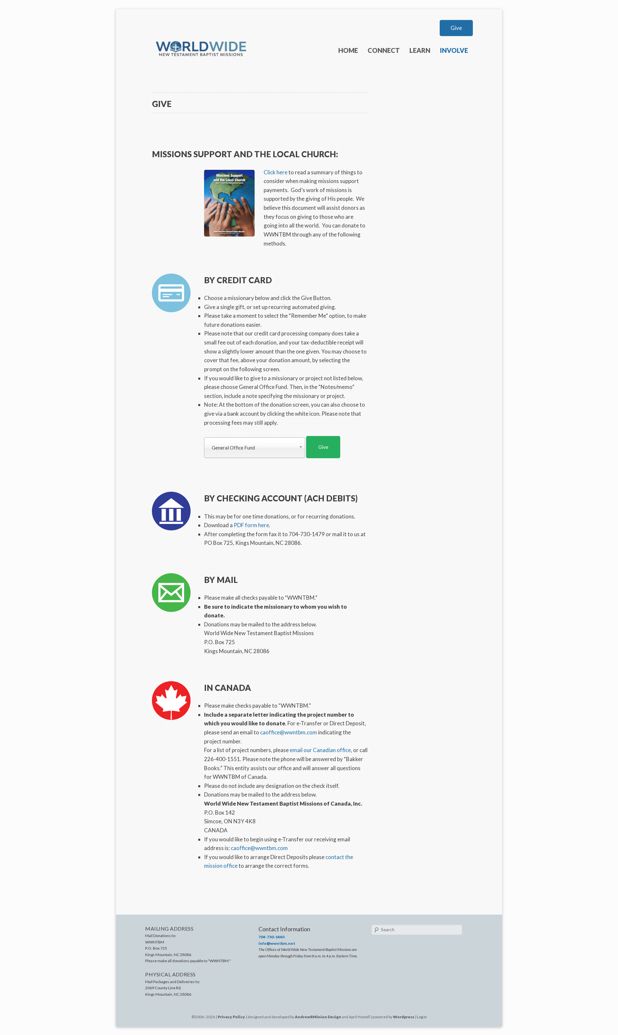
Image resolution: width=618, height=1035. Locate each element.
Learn (419, 50)
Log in (422, 1016)
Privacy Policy (231, 1016)
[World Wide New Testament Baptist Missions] (201, 66)
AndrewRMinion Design (318, 1016)
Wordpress (403, 1016)
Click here (275, 172)
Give (456, 27)
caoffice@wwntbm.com (288, 732)
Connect (384, 50)
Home (348, 50)
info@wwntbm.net (276, 943)
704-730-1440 (271, 936)
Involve (454, 50)
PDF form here (251, 525)
